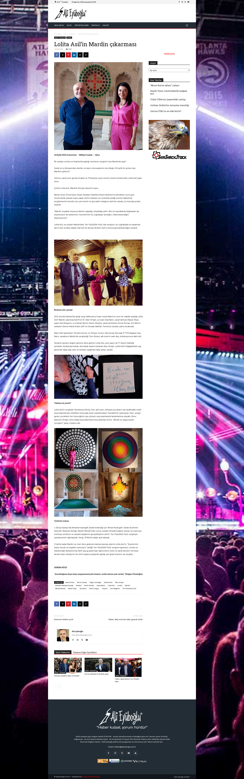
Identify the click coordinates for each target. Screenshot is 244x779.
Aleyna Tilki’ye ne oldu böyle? (165, 111)
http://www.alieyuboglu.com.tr (82, 635)
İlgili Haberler (63, 652)
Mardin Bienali (60, 588)
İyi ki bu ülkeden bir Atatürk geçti (96, 674)
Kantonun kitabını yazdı (63, 619)
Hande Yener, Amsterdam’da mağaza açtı (168, 92)
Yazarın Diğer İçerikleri (85, 652)
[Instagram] (182, 2)
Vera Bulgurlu (115, 588)
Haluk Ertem (108, 582)
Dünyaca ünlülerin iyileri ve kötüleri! (66, 676)
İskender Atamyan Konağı (64, 585)
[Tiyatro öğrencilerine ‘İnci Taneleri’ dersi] (129, 667)
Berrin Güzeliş (82, 582)
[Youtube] (188, 2)
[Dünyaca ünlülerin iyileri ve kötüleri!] (68, 666)
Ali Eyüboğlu (77, 631)
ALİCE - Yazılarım (69, 34)
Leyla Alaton (101, 585)
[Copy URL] (85, 54)
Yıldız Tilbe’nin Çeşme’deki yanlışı (168, 99)
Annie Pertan (69, 582)
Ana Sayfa (57, 34)
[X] (185, 2)
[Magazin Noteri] (135, 753)
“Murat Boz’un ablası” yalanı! (164, 85)
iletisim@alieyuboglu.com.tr (125, 747)
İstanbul (78, 585)
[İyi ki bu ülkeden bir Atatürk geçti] (98, 665)
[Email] (80, 54)
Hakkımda (169, 53)
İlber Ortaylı (119, 582)
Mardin (127, 585)
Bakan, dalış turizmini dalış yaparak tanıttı (126, 619)
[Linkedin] (74, 54)
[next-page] (59, 686)
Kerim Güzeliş (89, 585)
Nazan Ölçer (72, 588)
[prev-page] (55, 686)
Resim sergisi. (94, 588)
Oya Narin (83, 588)
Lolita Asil (111, 585)
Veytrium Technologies (91, 777)
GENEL (69, 37)
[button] (187, 25)
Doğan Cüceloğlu (95, 582)
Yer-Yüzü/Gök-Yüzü (129, 588)
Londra (119, 585)
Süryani (104, 588)
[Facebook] (179, 2)
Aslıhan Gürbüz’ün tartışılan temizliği (169, 105)
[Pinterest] (68, 54)
